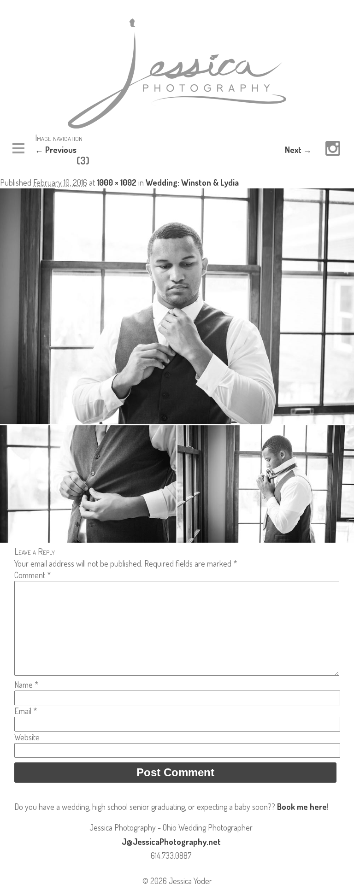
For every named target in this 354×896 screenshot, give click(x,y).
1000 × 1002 (116, 182)
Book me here (302, 807)
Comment (32, 575)
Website (27, 737)
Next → (298, 150)
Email (25, 711)
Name (26, 684)
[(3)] (177, 539)
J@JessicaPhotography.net (171, 842)
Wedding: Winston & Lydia (192, 182)
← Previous (56, 150)
